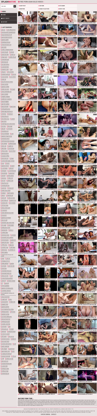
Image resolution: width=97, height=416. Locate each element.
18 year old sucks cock (6, 44)
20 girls (12, 158)
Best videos (5, 18)
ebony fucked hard (5, 296)
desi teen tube (11, 266)
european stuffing (5, 156)
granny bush (11, 173)
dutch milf (4, 198)
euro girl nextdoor (5, 64)
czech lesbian (5, 168)
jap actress (4, 121)
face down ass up (5, 118)
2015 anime (4, 336)
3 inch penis (9, 128)
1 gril (12, 275)
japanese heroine (5, 165)
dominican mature (5, 235)
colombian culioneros (6, 290)
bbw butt (11, 168)
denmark (12, 52)
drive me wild (4, 220)
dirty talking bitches (11, 29)
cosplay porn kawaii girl (7, 353)
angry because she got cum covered (7, 255)
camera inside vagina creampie (8, 160)
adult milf (4, 280)
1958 (3, 358)
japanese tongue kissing (7, 136)
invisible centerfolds (6, 324)
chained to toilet (5, 69)
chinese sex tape (9, 358)
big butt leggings (5, 101)
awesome (4, 331)
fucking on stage (5, 368)
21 (2, 283)
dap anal (3, 128)
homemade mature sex (6, 273)
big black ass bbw (5, 314)
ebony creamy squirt (6, 207)
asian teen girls (5, 52)
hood (3, 163)
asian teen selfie (5, 54)
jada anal (7, 283)
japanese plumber (5, 306)
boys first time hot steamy (7, 81)
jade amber (4, 47)
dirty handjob (11, 225)
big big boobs (4, 230)
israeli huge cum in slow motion (8, 123)
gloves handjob (5, 94)
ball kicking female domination (8, 141)
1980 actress (4, 245)
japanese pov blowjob (6, 217)
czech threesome (12, 170)
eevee (13, 351)
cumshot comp (5, 247)
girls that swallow (5, 104)
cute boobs (4, 326)
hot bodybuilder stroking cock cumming (7, 293)
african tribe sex (5, 116)
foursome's (4, 215)
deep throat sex (5, 183)
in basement (4, 210)
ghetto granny (11, 193)
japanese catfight (5, 86)
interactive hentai (11, 331)
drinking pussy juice (6, 321)
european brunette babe (7, 363)
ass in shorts (13, 76)
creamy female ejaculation (7, 278)
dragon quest (4, 57)
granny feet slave (5, 242)
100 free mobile (5, 205)
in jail (15, 343)
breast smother (5, 84)
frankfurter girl (10, 195)
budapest (4, 193)
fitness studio (5, 151)
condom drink (5, 366)
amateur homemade (6, 356)
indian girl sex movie (6, 227)
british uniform (11, 175)
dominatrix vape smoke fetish (8, 222)
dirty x (10, 299)
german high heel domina (7, 37)
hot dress (4, 126)
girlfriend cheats (12, 143)
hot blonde (4, 266)
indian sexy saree (5, 89)
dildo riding (4, 148)
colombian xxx (12, 249)
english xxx (10, 146)
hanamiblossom (5, 131)
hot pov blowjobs (5, 133)
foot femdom (12, 202)
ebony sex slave (5, 275)
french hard (4, 268)
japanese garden (5, 39)
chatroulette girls (5, 59)
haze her (3, 180)
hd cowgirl (4, 225)
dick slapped (4, 348)
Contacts (53, 414)
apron (12, 242)
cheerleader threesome (6, 270)
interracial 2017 (5, 301)
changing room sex (6, 261)
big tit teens (13, 106)
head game (4, 170)
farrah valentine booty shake (8, 212)
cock (12, 133)
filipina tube (12, 301)
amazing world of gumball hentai (8, 32)
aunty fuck (4, 188)
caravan (13, 118)
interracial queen (5, 240)
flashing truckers (5, 311)
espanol (12, 165)
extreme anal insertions (7, 343)
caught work (4, 299)
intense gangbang (5, 285)
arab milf (3, 175)
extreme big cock (5, 373)
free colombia (11, 71)
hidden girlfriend (5, 263)
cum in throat (12, 151)
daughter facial (5, 304)
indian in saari (10, 180)
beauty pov (10, 113)
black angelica (5, 252)
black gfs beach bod (6, 319)
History (4, 22)
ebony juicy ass (5, 329)
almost (3, 195)
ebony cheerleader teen (6, 91)
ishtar (3, 258)
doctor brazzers (5, 158)
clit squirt (13, 89)
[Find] (14, 6)
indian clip (4, 79)
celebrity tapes (5, 232)
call (11, 69)
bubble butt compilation (7, 99)
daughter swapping (6, 96)
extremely (13, 235)
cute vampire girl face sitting (7, 309)
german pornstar (5, 153)
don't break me (5, 200)
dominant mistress (6, 339)
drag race (4, 71)
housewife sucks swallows (7, 237)
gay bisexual (11, 348)
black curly (4, 146)
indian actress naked (6, 190)
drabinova (14, 339)
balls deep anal (5, 62)
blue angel (10, 126)
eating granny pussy (6, 109)
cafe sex (8, 258)
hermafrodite (4, 173)
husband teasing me (6, 74)
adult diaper (12, 247)
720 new (14, 356)
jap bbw (12, 263)
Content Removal (45, 414)
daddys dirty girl (12, 57)
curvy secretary (5, 76)
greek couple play (5, 346)
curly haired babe (5, 67)
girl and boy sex (5, 361)
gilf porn (3, 29)
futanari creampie (11, 280)
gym (10, 326)
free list (7, 163)
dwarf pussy (4, 249)
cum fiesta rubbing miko (7, 316)
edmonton (4, 178)
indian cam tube (11, 198)
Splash (8, 2)
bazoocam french (5, 341)
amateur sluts (5, 202)
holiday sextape (5, 371)
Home (4, 14)
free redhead (4, 143)
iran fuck (14, 74)
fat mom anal (11, 148)
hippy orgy (11, 245)
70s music (13, 311)
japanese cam (13, 200)
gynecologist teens (6, 351)
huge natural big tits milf (7, 34)
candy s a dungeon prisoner (7, 49)
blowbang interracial (6, 42)
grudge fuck (13, 240)
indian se (11, 230)
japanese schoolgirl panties (7, 288)
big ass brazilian (5, 106)
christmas (4, 113)
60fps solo (10, 178)
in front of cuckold (6, 334)
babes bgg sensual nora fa (7, 111)
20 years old (10, 188)
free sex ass (11, 336)
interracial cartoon (5, 138)
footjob (12, 329)
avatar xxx (13, 54)
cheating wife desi (5, 185)
